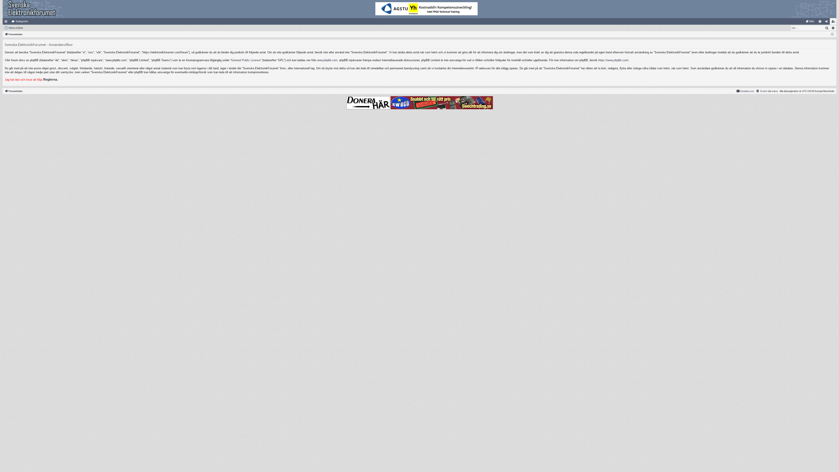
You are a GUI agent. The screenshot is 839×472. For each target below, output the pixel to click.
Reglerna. (50, 79)
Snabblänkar (6, 22)
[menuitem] (810, 21)
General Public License (245, 60)
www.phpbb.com (327, 60)
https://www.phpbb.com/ (613, 60)
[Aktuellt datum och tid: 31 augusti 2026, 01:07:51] (832, 34)
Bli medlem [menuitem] (834, 22)
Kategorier (22, 21)
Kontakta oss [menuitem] (747, 91)
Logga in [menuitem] (827, 22)
